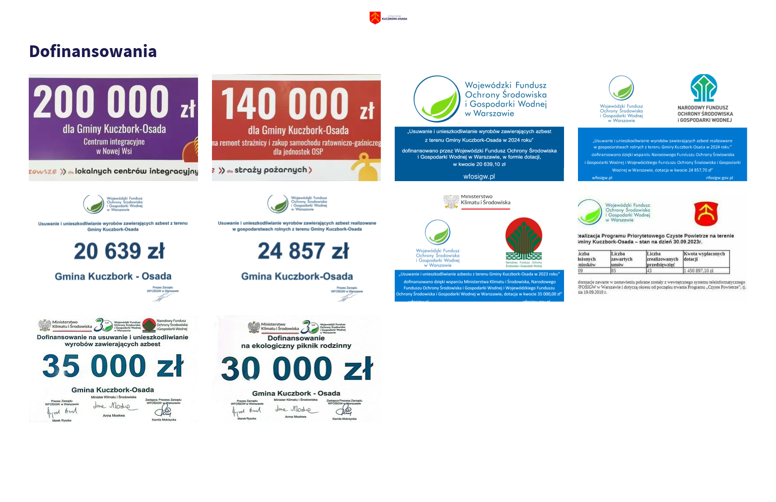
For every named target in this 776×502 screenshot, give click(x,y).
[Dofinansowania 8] (479, 127)
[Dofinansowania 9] (296, 127)
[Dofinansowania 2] (113, 368)
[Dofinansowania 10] (113, 127)
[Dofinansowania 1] (296, 368)
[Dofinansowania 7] (662, 127)
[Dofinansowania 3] (662, 248)
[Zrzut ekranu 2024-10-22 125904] (296, 248)
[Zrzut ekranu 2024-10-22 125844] (113, 248)
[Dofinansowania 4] (479, 248)
